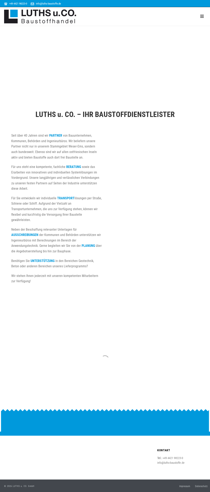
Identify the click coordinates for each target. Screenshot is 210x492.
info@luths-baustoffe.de (48, 3)
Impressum (184, 486)
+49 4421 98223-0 (18, 3)
